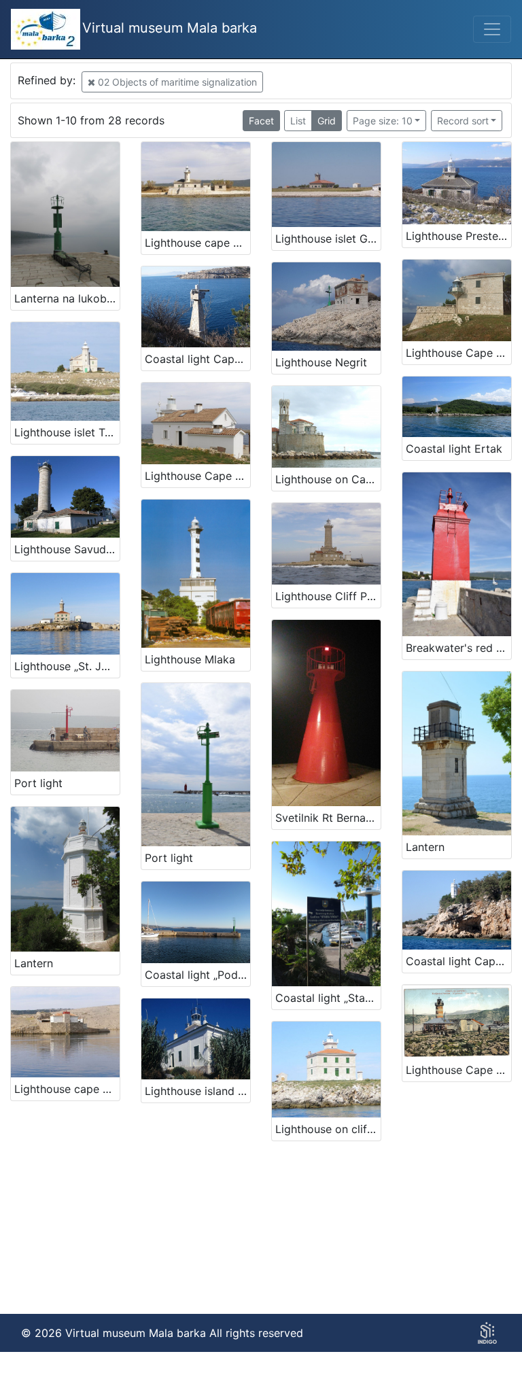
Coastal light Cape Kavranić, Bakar (197, 359)
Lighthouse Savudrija (67, 549)
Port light (38, 783)
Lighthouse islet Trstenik (67, 432)
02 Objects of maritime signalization (176, 82)
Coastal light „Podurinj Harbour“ (197, 974)
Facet (261, 120)
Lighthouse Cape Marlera (197, 476)
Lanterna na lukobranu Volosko (67, 298)
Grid (326, 120)
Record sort (463, 120)
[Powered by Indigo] (487, 1332)
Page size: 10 (383, 120)
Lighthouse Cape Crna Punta (458, 353)
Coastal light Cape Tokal (458, 961)
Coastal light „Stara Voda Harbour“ (328, 998)
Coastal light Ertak (454, 448)
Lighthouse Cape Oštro (458, 1070)
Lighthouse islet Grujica (328, 238)
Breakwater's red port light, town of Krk (458, 648)
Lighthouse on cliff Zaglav (328, 1129)
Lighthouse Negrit (321, 362)
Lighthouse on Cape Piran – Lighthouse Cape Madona (328, 479)
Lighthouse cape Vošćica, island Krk (67, 1089)
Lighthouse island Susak (197, 1091)
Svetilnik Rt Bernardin (328, 817)
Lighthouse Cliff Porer (328, 596)
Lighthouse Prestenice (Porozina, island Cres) (458, 236)
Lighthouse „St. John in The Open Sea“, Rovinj (67, 666)
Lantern (425, 847)
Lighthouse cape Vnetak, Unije (197, 242)
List (298, 120)
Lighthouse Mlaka (190, 659)
